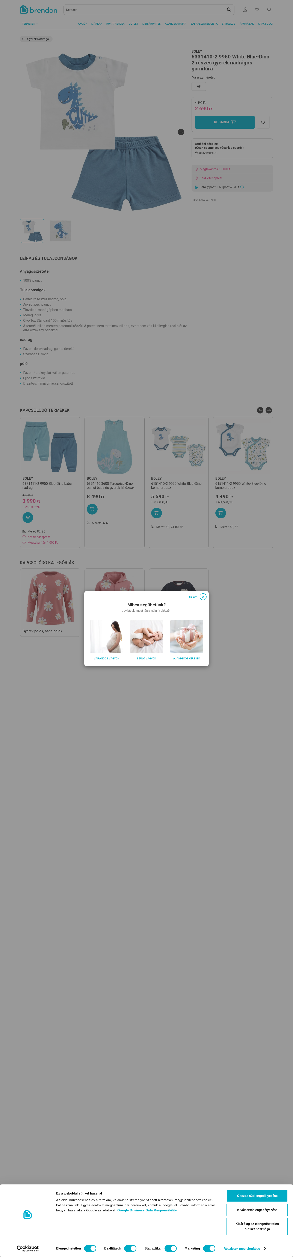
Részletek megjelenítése (242, 1248)
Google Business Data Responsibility (147, 1210)
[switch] (130, 1248)
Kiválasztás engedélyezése (257, 1210)
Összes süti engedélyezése (257, 1195)
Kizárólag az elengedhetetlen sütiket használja (257, 1226)
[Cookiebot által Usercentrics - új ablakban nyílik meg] (28, 1248)
